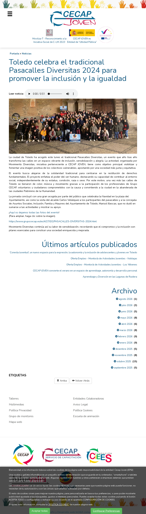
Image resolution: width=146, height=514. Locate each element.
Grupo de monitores (21, 416)
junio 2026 (126, 311)
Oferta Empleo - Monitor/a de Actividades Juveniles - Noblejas (104, 258)
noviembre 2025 (123, 355)
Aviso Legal (80, 404)
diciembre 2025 (123, 349)
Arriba (63, 380)
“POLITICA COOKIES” (58, 504)
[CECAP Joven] (73, 18)
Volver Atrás (82, 380)
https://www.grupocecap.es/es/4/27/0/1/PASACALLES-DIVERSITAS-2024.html (53, 221)
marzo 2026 (125, 330)
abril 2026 (126, 324)
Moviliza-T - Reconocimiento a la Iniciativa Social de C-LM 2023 (49, 40)
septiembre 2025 (122, 367)
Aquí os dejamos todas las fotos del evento (34, 212)
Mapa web (15, 422)
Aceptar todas (40, 511)
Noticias (26, 53)
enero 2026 (125, 342)
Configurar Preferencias (106, 511)
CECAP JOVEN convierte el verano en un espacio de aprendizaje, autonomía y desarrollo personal (85, 270)
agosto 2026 (125, 299)
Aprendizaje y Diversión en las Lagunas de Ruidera (110, 276)
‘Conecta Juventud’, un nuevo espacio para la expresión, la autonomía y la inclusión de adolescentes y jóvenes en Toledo (73, 252)
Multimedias (16, 404)
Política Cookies (83, 410)
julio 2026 (126, 305)
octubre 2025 (123, 361)
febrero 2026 (125, 336)
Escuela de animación (86, 416)
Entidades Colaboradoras (88, 399)
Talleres (14, 399)
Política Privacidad (20, 410)
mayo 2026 (126, 317)
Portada (14, 53)
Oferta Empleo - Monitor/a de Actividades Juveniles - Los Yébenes (101, 264)
